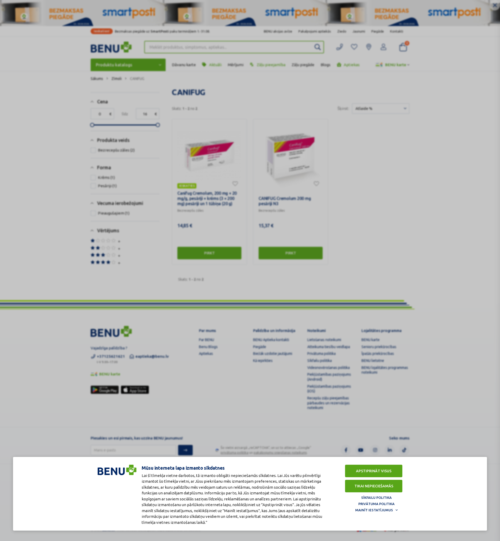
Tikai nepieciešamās (373, 486)
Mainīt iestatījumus (374, 510)
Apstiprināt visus (373, 471)
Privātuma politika (376, 504)
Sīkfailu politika (376, 497)
